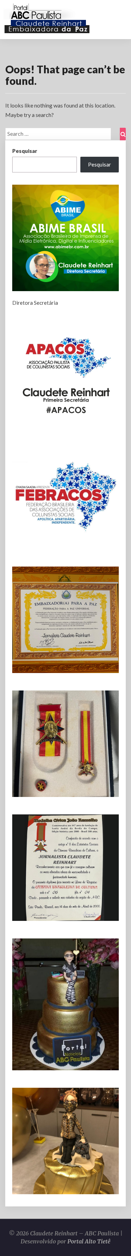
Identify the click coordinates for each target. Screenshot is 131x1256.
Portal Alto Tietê (88, 1241)
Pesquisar (24, 151)
